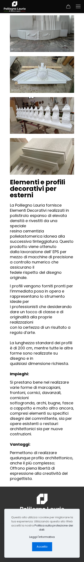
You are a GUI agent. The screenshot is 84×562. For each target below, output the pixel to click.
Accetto (42, 547)
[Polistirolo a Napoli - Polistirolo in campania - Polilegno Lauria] (14, 6)
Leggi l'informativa (42, 537)
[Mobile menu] (78, 6)
